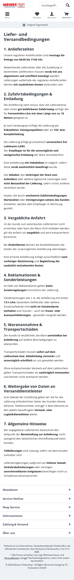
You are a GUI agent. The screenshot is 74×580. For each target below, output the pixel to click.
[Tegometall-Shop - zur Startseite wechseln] (18, 5)
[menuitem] (7, 15)
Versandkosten (11, 557)
